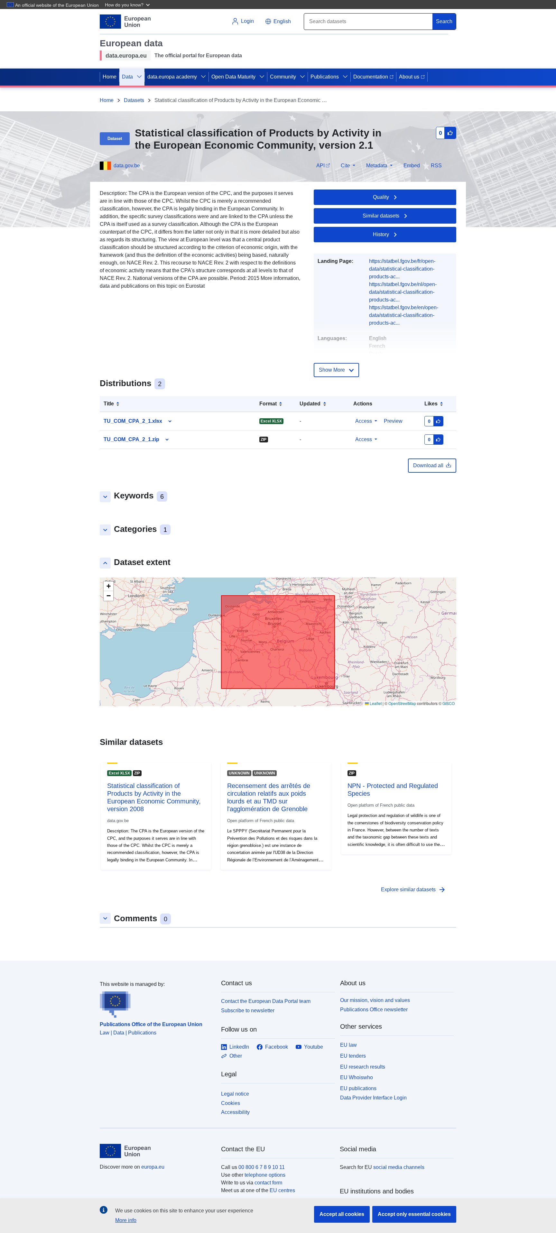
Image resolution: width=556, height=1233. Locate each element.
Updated (310, 403)
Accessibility (235, 1112)
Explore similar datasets (413, 890)
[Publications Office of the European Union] (156, 1003)
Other (235, 1056)
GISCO (448, 703)
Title (109, 403)
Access (363, 421)
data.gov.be (127, 165)
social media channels (398, 1167)
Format (268, 403)
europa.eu (152, 1167)
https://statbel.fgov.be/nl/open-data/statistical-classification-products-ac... (403, 292)
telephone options (265, 1175)
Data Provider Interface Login (373, 1097)
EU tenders (353, 1056)
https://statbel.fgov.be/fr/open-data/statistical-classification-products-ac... (402, 268)
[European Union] (157, 1151)
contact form (268, 1182)
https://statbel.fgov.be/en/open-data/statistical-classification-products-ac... (403, 315)
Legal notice (235, 1094)
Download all (428, 465)
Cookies (230, 1103)
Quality (381, 197)
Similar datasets (381, 215)
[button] (128, 4)
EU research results (362, 1067)
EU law (348, 1045)
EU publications (358, 1088)
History (381, 234)
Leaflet (375, 703)
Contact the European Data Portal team (265, 1001)
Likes (431, 403)
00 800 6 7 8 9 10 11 (261, 1167)
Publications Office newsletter (374, 1009)
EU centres (282, 1190)
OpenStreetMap (402, 703)
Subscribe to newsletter (247, 1010)
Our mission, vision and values (375, 1000)
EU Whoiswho (356, 1077)
